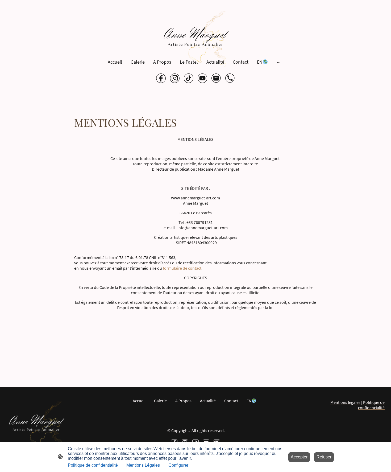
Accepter (299, 457)
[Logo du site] (195, 39)
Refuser (324, 457)
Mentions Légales (143, 465)
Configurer (178, 465)
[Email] (216, 78)
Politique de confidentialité (93, 465)
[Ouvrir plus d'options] (278, 61)
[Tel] (230, 78)
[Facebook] (161, 78)
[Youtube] (202, 78)
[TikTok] (188, 78)
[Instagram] (175, 78)
